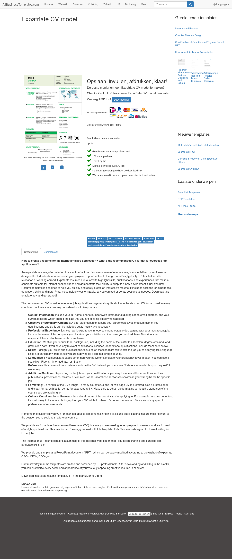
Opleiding (93, 4)
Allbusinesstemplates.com (77, 520)
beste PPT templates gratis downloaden (136, 241)
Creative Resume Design (188, 35)
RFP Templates (186, 199)
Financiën (78, 4)
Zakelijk (107, 4)
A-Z (161, 513)
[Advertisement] (97, 47)
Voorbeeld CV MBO (188, 168)
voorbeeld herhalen (133, 238)
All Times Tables (186, 205)
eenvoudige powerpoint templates (102, 241)
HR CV (160, 238)
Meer (144, 4)
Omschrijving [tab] (31, 252)
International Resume (186, 28)
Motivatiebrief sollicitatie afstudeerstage (199, 145)
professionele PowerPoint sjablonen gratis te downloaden (112, 245)
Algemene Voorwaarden (91, 513)
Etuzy (112, 520)
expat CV (102, 238)
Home (47, 4)
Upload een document (139, 513)
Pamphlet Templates (189, 192)
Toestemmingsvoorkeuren (52, 513)
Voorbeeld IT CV (186, 151)
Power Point (149, 238)
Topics (178, 513)
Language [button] (222, 4)
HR (118, 4)
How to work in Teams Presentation (194, 52)
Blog (155, 513)
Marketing (130, 4)
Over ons (189, 513)
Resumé (91, 238)
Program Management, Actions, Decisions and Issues (185, 76)
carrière (118, 238)
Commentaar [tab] (51, 252)
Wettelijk (62, 4)
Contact (72, 513)
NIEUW (169, 513)
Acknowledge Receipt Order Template (211, 76)
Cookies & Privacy (116, 513)
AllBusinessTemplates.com (21, 4)
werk (111, 238)
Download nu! (121, 99)
